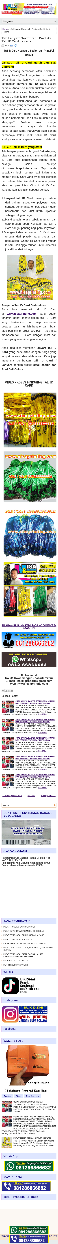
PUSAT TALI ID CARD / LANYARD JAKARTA (32, 1138)
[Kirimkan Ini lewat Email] (2, 690)
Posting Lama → (48, 795)
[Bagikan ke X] (8, 690)
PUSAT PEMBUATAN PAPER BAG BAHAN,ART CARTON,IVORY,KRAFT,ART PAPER (23, 955)
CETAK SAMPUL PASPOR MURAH (28, 1102)
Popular (7, 1096)
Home (5, 29)
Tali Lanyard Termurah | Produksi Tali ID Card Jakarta (27, 39)
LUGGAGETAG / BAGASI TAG (16, 961)
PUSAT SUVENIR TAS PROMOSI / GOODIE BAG (23, 931)
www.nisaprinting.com (22, 313)
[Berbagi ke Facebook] (11, 690)
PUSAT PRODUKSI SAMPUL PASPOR (19, 927)
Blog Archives (32, 1096)
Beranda (31, 795)
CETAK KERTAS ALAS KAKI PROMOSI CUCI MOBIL (25, 943)
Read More (42, 714)
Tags (18, 1096)
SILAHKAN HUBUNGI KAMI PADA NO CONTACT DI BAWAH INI (29, 626)
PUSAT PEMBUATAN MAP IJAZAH (18, 939)
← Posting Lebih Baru (12, 795)
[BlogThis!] (5, 690)
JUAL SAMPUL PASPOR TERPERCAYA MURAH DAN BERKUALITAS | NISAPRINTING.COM (35, 702)
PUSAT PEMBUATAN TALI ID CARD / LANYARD (23, 935)
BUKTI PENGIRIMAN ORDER (15, 965)
